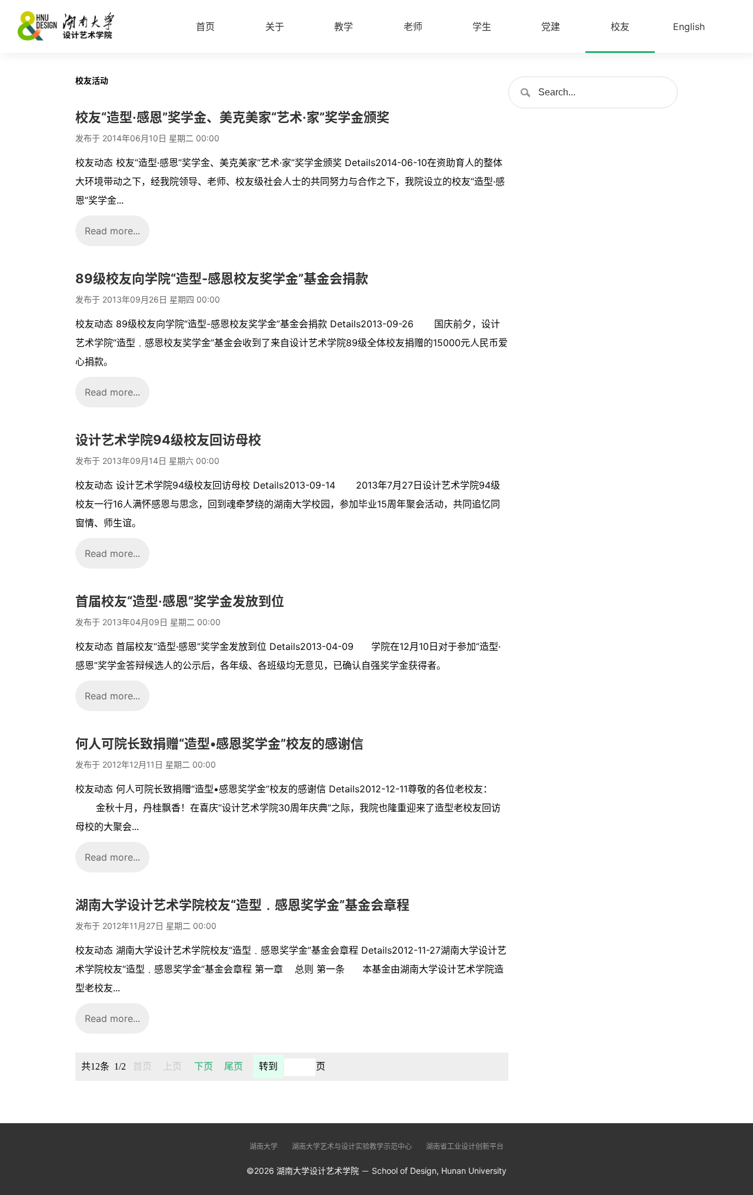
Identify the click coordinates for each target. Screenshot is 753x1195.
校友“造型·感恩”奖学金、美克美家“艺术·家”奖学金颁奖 (232, 117)
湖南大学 (263, 1146)
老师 (413, 26)
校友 (620, 26)
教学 (343, 26)
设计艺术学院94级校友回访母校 (168, 439)
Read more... (112, 231)
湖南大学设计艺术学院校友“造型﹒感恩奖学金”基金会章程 (242, 904)
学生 (481, 26)
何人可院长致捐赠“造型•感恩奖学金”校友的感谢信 (219, 743)
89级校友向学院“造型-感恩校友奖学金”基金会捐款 (221, 278)
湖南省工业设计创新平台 (465, 1146)
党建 (550, 26)
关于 (274, 26)
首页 (205, 26)
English (689, 26)
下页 (203, 1066)
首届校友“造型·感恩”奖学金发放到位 (179, 601)
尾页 (233, 1066)
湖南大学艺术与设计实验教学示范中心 (352, 1146)
